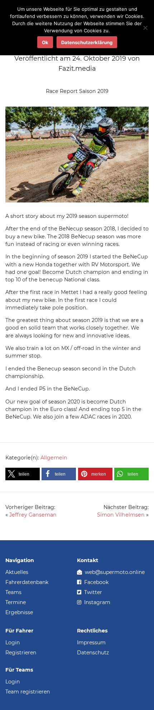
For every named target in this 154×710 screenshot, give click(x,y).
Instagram (96, 602)
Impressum (91, 642)
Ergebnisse (19, 612)
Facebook (96, 582)
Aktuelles (16, 572)
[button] (22, 474)
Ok (45, 42)
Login (12, 642)
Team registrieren (27, 691)
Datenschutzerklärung (86, 42)
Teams (13, 592)
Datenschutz (93, 652)
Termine (15, 602)
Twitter (92, 592)
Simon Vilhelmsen (121, 515)
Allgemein (53, 457)
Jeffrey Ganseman (33, 515)
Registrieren (20, 652)
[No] (145, 27)
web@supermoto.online (114, 572)
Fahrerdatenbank (26, 582)
